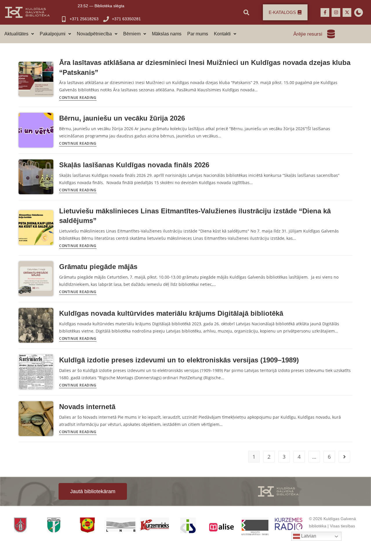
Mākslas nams (166, 33)
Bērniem (132, 33)
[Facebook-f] (325, 12)
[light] (358, 12)
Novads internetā (87, 407)
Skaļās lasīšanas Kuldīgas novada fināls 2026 (134, 165)
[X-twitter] (347, 12)
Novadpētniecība (94, 33)
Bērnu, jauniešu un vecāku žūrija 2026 (122, 118)
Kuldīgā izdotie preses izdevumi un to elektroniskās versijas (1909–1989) (179, 360)
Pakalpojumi (53, 33)
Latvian (308, 535)
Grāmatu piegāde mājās (98, 266)
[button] (19, 34)
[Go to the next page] (344, 456)
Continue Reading (78, 98)
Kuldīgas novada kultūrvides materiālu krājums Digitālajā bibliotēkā (171, 313)
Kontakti (222, 33)
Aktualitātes (16, 33)
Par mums (197, 33)
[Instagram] (336, 12)
